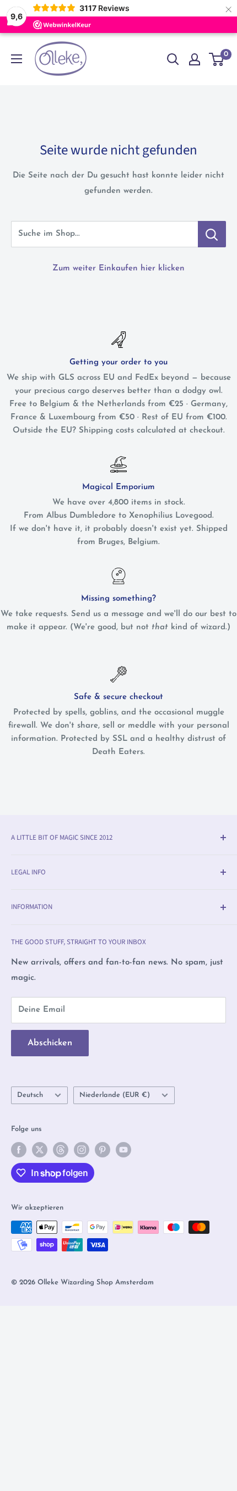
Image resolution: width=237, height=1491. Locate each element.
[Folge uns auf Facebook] (18, 1149)
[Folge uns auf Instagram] (81, 1149)
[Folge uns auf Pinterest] (102, 1149)
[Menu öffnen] (16, 58)
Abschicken (50, 1043)
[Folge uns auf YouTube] (123, 1149)
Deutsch (30, 1095)
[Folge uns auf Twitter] (39, 1149)
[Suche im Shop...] (212, 234)
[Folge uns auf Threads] (60, 1149)
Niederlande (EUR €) (114, 1095)
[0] (217, 59)
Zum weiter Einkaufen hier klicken (118, 268)
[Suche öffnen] (173, 59)
